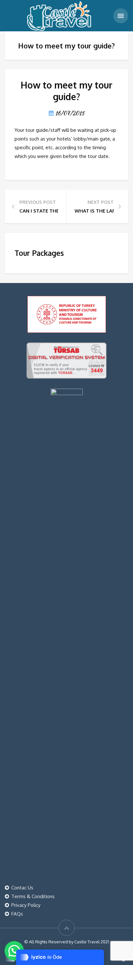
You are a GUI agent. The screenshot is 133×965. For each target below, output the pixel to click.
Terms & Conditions (33, 896)
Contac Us (22, 888)
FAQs (17, 914)
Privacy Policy (25, 905)
